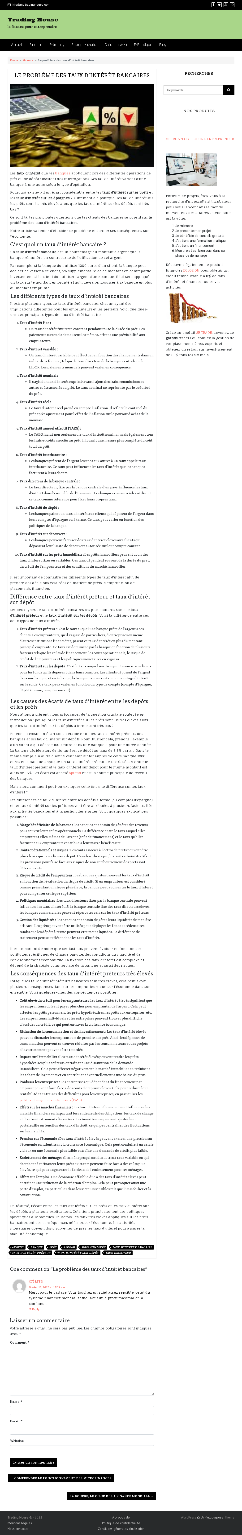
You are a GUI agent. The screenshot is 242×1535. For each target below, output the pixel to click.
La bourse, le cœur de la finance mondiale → (112, 1496)
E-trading (57, 44)
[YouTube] (226, 5)
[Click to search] (228, 90)
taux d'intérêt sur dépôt (78, 1252)
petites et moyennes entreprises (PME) (51, 1100)
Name (16, 1401)
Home (14, 60)
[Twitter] (219, 5)
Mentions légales (20, 1523)
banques (62, 173)
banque (36, 1247)
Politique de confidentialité (121, 1523)
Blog (162, 44)
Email (16, 1421)
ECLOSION (191, 270)
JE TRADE (204, 332)
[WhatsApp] (232, 5)
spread (75, 773)
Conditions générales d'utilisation (121, 1529)
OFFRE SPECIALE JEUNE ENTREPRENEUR (200, 139)
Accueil (16, 44)
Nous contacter (18, 1529)
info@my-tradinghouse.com (31, 4)
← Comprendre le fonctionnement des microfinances (61, 1478)
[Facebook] (213, 5)
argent (18, 1247)
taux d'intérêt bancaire (132, 1247)
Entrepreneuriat (85, 44)
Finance (36, 44)
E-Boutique (143, 44)
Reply (35, 1309)
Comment (20, 1342)
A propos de (121, 1517)
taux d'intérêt (94, 1247)
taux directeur (118, 1252)
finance (28, 60)
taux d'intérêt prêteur (31, 1252)
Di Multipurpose (211, 1517)
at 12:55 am (47, 1287)
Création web (116, 44)
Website (17, 1441)
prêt (53, 1247)
